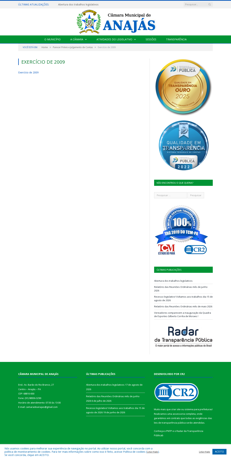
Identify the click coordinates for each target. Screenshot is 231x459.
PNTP (169, 431)
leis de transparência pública (170, 422)
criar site (176, 409)
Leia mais (152, 451)
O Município (52, 39)
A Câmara (76, 39)
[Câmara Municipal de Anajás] (115, 21)
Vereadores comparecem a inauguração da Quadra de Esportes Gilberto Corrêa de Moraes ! (182, 314)
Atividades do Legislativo (114, 39)
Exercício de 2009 (28, 72)
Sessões (151, 39)
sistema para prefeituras (198, 409)
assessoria (179, 413)
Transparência (176, 39)
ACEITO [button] (219, 451)
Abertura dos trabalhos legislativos (78, 4)
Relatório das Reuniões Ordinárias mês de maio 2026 (183, 306)
